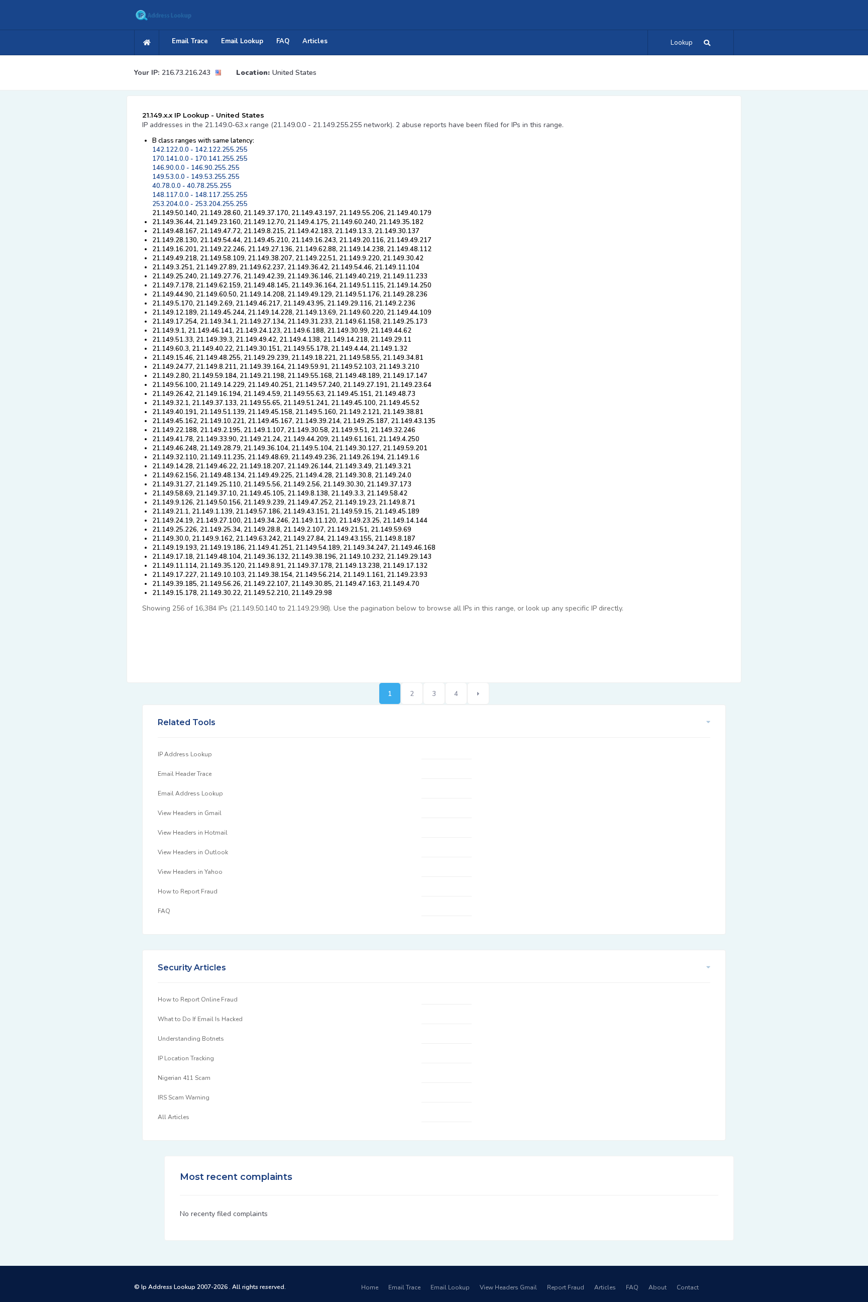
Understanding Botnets (191, 1039)
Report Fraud (565, 1287)
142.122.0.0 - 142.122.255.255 (200, 149)
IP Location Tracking (186, 1058)
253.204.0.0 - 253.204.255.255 (200, 204)
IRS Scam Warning (183, 1097)
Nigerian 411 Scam (184, 1078)
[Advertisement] (325, 642)
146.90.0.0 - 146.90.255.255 (196, 167)
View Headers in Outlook (193, 852)
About (657, 1287)
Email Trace (190, 41)
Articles (315, 41)
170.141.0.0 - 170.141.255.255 (200, 158)
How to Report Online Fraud (198, 999)
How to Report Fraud (188, 891)
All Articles (173, 1117)
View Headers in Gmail (190, 813)
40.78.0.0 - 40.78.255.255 (192, 185)
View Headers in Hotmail (193, 833)
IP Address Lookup (185, 754)
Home (369, 1287)
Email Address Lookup (190, 793)
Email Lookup (242, 41)
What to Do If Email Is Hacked (200, 1019)
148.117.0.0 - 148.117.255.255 (200, 194)
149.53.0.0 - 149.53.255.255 (196, 176)
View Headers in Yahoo (190, 872)
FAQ (282, 41)
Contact (688, 1287)
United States (294, 72)
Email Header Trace (184, 774)
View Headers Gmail (508, 1287)
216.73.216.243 (186, 72)
